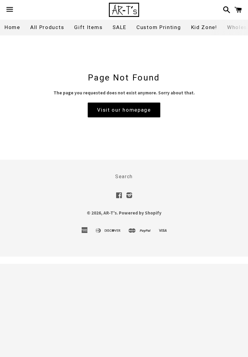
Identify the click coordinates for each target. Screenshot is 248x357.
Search (124, 176)
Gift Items (88, 27)
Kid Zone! (204, 27)
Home (12, 27)
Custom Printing (158, 27)
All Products (47, 27)
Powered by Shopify (140, 213)
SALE (119, 27)
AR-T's (110, 213)
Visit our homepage (124, 110)
